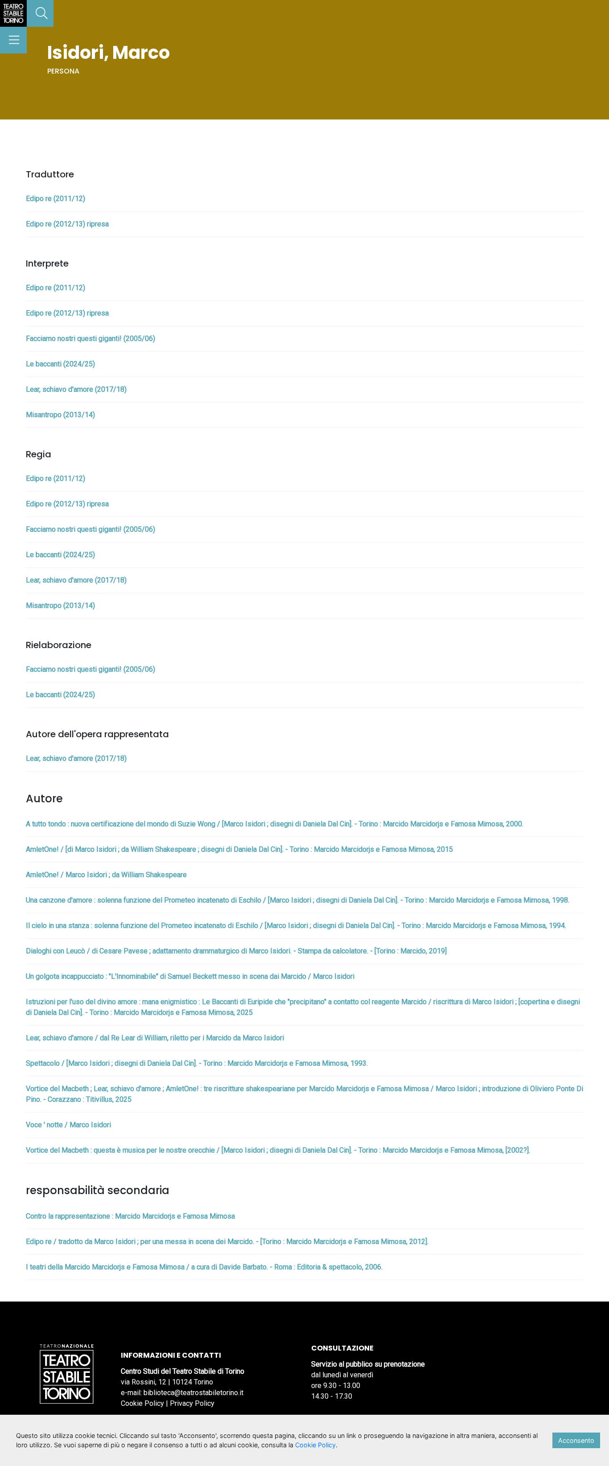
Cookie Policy (142, 1403)
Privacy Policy (192, 1403)
